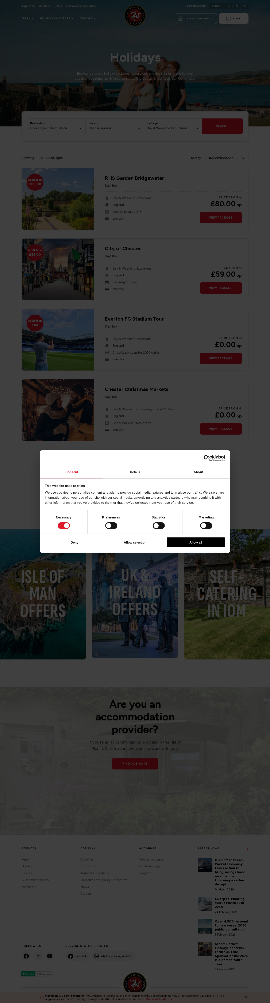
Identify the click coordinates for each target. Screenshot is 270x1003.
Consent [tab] (71, 472)
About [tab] (198, 472)
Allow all (195, 542)
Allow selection (135, 542)
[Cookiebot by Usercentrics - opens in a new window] (206, 458)
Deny (74, 542)
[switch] (111, 525)
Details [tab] (135, 472)
